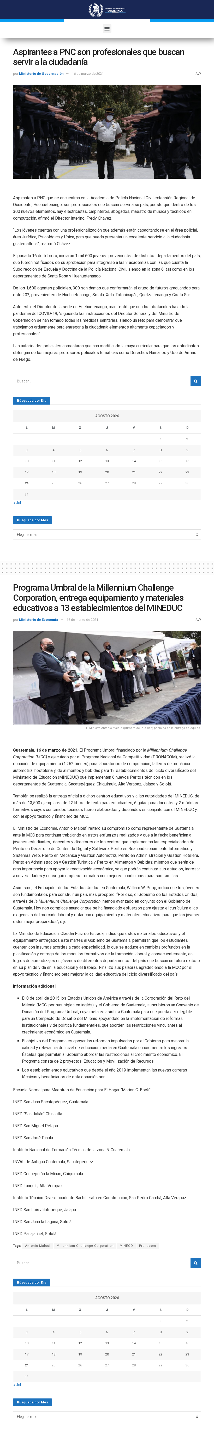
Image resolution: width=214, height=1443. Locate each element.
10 (26, 461)
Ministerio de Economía (38, 620)
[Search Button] (196, 381)
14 (134, 461)
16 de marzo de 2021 (88, 74)
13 (107, 461)
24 (26, 483)
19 (80, 472)
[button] (107, 28)
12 (80, 461)
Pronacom (147, 1246)
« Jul (17, 503)
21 (134, 472)
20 (107, 472)
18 (53, 472)
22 (160, 472)
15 (160, 461)
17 (26, 472)
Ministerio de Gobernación (41, 74)
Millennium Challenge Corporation (85, 1246)
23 (187, 472)
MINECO (126, 1246)
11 (53, 461)
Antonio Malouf (38, 1246)
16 (187, 461)
